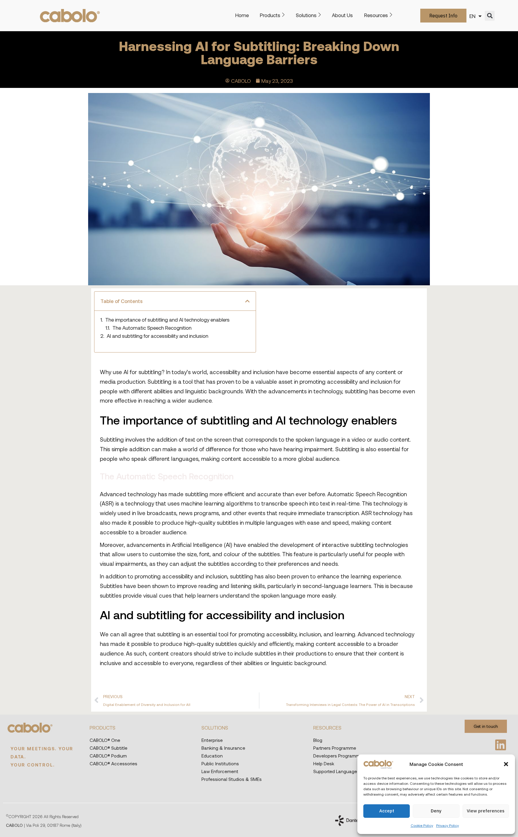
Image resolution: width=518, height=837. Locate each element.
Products (270, 15)
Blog (317, 740)
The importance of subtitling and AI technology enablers (167, 319)
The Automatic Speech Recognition (152, 328)
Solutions (306, 15)
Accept (386, 811)
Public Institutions (220, 763)
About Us (342, 15)
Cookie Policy (422, 825)
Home (242, 15)
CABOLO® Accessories (113, 763)
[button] (506, 764)
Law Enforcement (219, 771)
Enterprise (212, 740)
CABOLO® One (105, 740)
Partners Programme (334, 748)
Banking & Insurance (223, 748)
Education (212, 755)
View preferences (486, 811)
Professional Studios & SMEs (231, 779)
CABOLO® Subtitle (108, 748)
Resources (376, 15)
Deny (436, 811)
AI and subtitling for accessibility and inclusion (157, 336)
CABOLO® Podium (108, 755)
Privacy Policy (447, 825)
